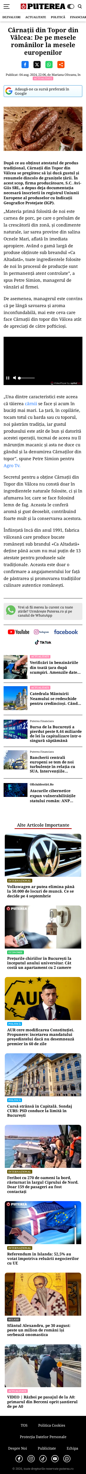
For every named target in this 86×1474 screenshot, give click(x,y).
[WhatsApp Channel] (66, 1458)
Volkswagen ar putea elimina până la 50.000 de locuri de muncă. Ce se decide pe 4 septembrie (41, 891)
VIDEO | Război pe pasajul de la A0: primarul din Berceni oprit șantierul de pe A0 (42, 1402)
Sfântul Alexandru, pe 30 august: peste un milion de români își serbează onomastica (38, 1330)
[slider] (26, 379)
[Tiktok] (43, 1458)
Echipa (72, 1448)
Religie (13, 1319)
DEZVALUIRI (11, 17)
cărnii (30, 403)
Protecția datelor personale (43, 1437)
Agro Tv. (12, 465)
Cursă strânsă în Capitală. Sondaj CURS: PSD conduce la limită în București (39, 1111)
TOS (24, 1425)
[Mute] (14, 378)
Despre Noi (17, 1448)
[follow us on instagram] (41, 632)
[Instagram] (31, 1458)
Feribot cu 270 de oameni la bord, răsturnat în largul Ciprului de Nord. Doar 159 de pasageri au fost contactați (43, 1185)
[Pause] (8, 378)
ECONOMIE (15, 952)
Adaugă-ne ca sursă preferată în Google (42, 91)
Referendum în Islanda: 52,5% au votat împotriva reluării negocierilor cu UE (43, 1259)
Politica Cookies (51, 1425)
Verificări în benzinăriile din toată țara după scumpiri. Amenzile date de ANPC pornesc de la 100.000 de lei (54, 667)
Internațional (19, 880)
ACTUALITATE (35, 17)
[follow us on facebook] (66, 632)
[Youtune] (55, 1458)
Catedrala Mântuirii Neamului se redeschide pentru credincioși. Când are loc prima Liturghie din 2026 (56, 698)
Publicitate (47, 1448)
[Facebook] (19, 1458)
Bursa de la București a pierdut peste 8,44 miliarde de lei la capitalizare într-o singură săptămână (56, 734)
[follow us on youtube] (18, 632)
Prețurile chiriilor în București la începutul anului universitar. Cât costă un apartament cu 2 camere (39, 963)
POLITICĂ (58, 17)
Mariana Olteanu (64, 74)
